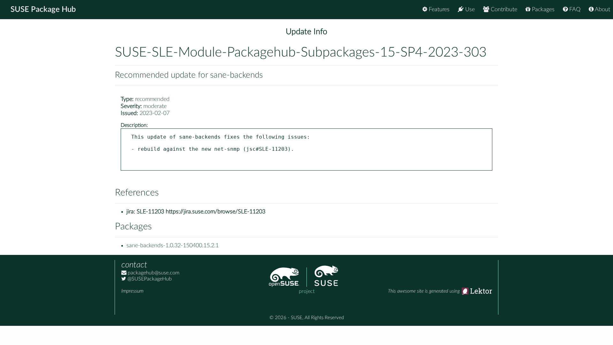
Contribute (503, 9)
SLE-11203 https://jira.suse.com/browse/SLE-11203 (201, 212)
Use (469, 9)
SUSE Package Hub (43, 9)
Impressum (132, 291)
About (602, 9)
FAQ (574, 9)
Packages (542, 9)
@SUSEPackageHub (149, 278)
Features (438, 9)
